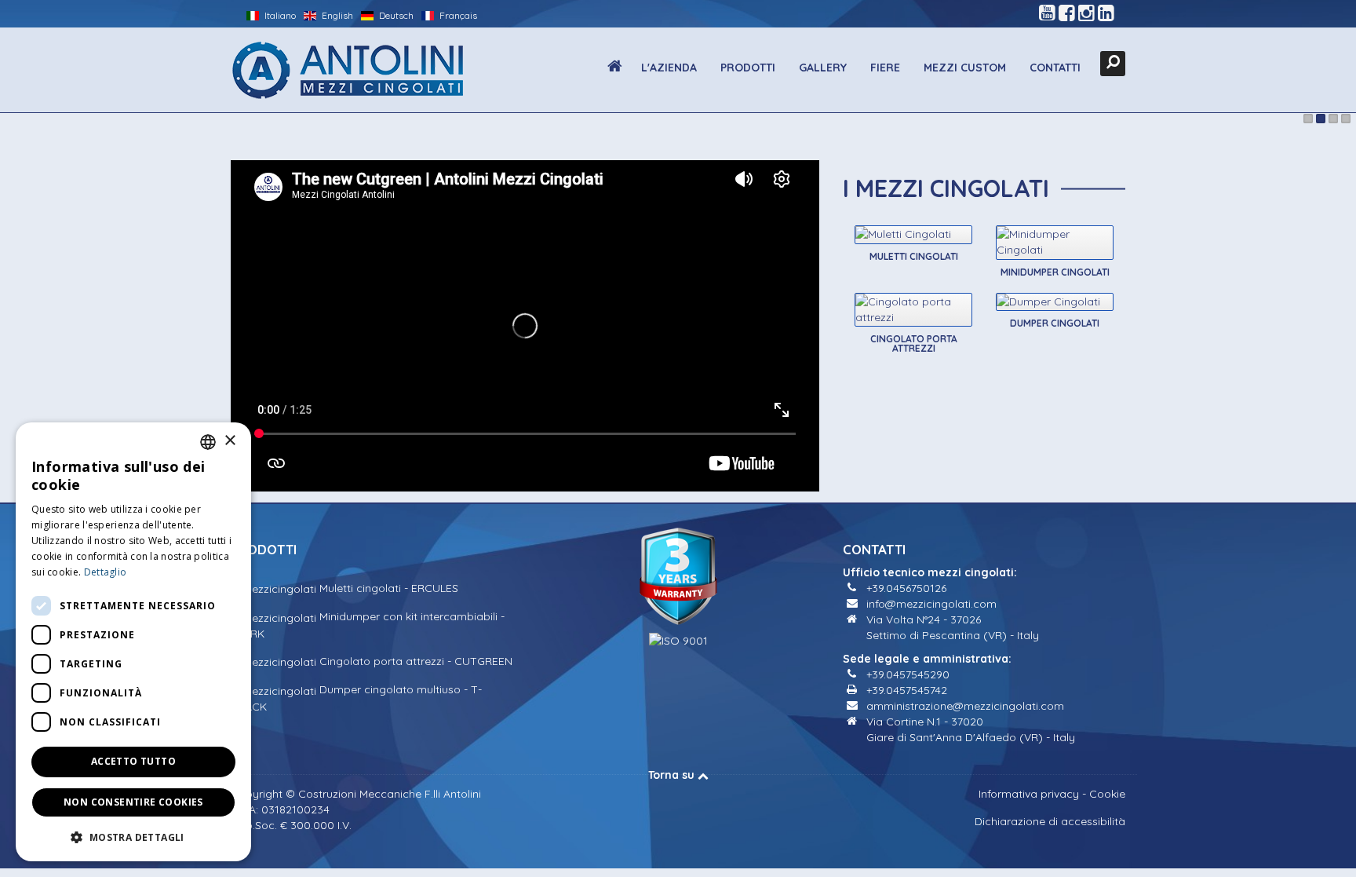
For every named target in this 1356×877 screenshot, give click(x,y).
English (336, 15)
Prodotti (747, 67)
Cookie (1107, 794)
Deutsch (395, 15)
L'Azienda (669, 67)
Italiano (279, 15)
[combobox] (208, 442)
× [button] (229, 441)
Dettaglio (105, 572)
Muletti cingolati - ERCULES (387, 588)
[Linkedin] (1106, 13)
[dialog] (133, 641)
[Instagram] (1086, 13)
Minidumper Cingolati (1055, 272)
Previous (19, 121)
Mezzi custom (965, 67)
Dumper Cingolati (1054, 323)
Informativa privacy (1029, 794)
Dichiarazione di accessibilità (1050, 821)
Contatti (1055, 67)
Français (457, 15)
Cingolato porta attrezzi (913, 343)
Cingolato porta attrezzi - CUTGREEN (414, 661)
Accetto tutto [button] (133, 761)
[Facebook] (1067, 13)
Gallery (823, 67)
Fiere (885, 67)
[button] (133, 837)
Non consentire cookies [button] (133, 802)
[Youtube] (1047, 13)
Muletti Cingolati (913, 256)
